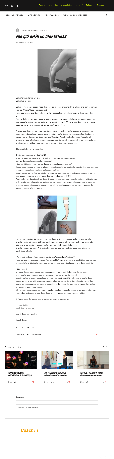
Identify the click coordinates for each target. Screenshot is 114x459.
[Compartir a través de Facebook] (17, 327)
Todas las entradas (14, 15)
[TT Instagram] (12, 5)
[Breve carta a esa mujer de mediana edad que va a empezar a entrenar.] (93, 360)
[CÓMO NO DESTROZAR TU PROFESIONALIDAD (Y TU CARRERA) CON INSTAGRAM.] (21, 360)
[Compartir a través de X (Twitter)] (22, 327)
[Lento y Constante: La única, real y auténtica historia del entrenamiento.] (57, 360)
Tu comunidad (51, 15)
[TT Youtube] (6, 5)
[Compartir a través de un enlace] (33, 327)
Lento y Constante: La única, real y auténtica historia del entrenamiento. (56, 374)
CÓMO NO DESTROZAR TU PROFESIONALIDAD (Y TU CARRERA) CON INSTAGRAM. (20, 374)
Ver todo (106, 347)
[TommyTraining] (95, 457)
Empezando (34, 15)
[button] (106, 15)
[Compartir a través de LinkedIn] (28, 327)
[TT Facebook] (17, 5)
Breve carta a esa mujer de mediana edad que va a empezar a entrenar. (91, 374)
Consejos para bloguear (75, 15)
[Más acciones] (97, 30)
